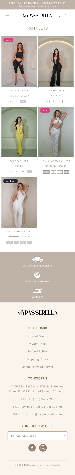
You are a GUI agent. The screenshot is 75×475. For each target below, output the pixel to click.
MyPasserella (31, 465)
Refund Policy (37, 351)
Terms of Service (37, 336)
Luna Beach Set (56, 90)
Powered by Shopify (49, 465)
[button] (7, 15)
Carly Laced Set (19, 90)
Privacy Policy (37, 343)
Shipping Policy (37, 359)
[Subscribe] (64, 435)
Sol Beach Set (19, 161)
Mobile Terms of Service (37, 366)
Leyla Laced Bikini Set (56, 161)
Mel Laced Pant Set (19, 231)
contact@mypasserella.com (43, 414)
